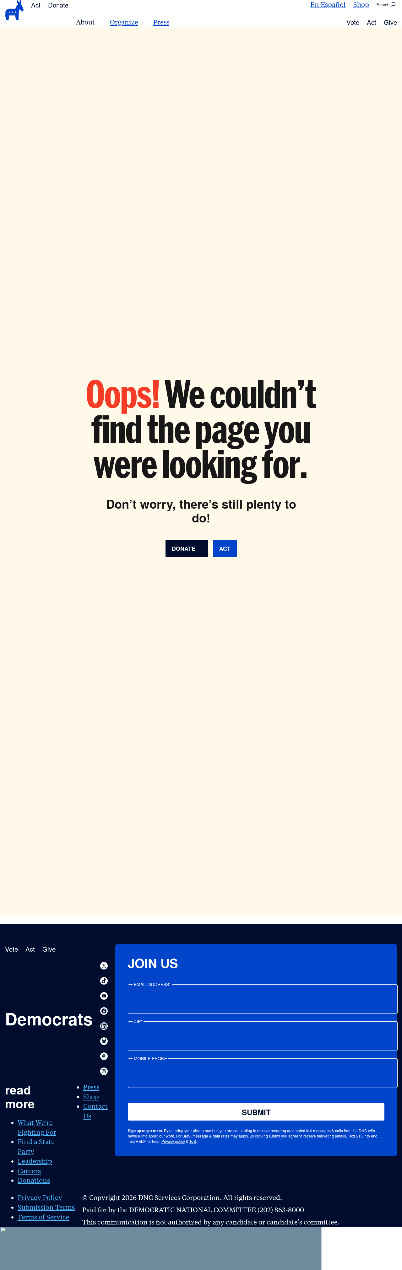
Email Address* (152, 984)
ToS (192, 1141)
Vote (352, 22)
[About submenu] (98, 22)
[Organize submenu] (142, 22)
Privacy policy (173, 1141)
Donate (58, 4)
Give (390, 22)
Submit (256, 1112)
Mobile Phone (150, 1058)
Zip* (138, 1021)
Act (36, 4)
